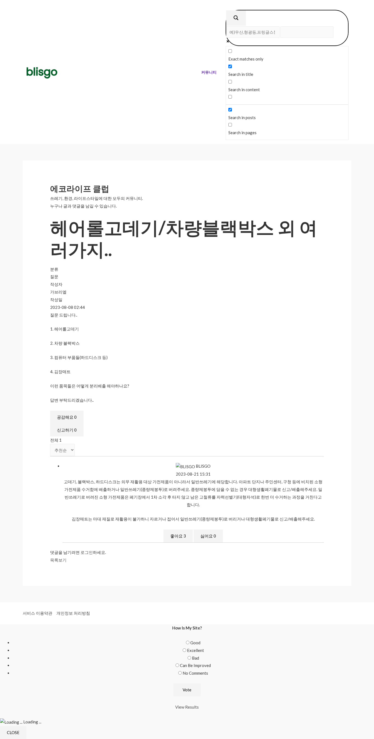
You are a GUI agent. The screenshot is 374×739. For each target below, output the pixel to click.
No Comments (195, 673)
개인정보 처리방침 (73, 613)
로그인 (86, 552)
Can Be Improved (195, 665)
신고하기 (67, 429)
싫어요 (208, 535)
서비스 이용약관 (37, 613)
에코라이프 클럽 (79, 188)
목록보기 (58, 559)
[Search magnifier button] (236, 18)
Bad (195, 657)
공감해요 (67, 417)
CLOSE (13, 732)
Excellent (195, 650)
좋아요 (178, 535)
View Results (187, 707)
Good (195, 642)
